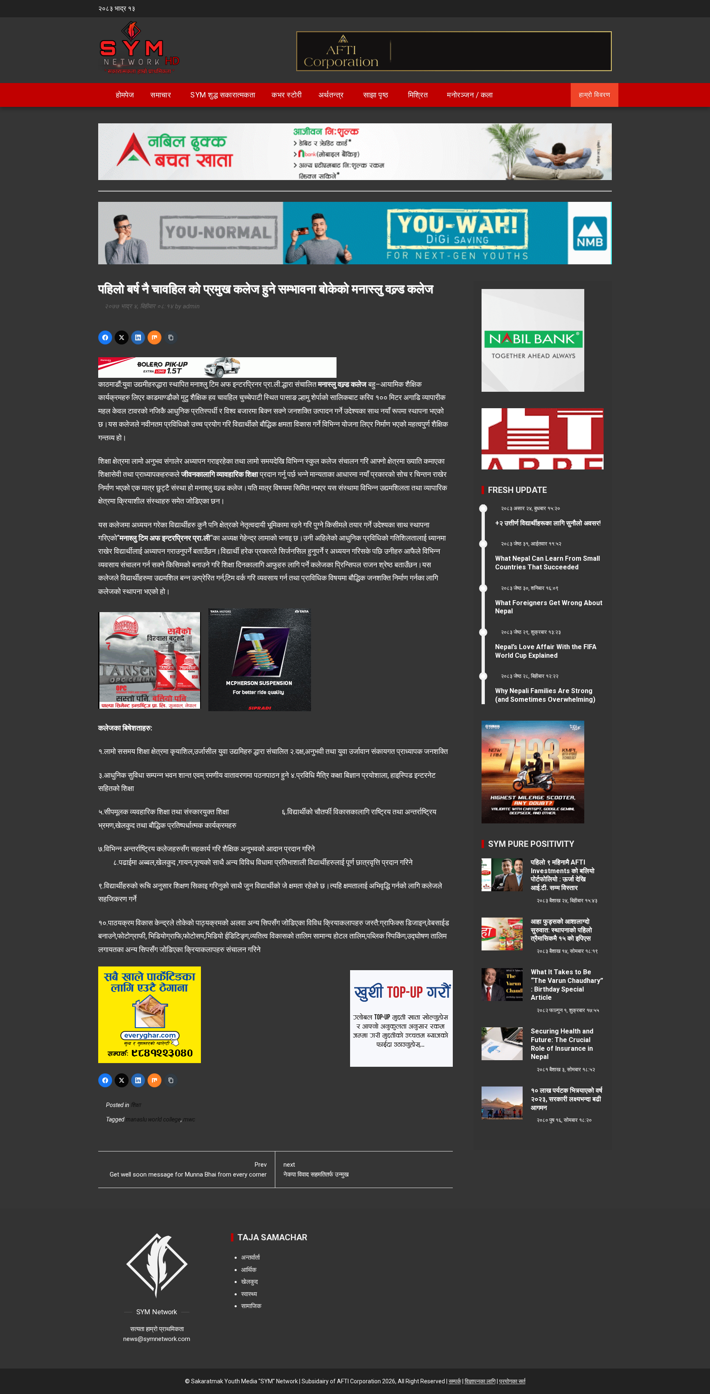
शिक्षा (136, 1105)
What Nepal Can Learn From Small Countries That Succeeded (547, 563)
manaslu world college (153, 1119)
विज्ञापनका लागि (480, 1381)
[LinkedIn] (138, 337)
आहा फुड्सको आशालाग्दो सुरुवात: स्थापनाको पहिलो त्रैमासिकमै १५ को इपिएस (561, 930)
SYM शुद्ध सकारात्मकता (222, 94)
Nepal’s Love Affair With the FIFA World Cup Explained (546, 651)
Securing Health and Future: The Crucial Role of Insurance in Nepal (562, 1044)
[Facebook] (105, 337)
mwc (189, 1119)
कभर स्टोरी (287, 94)
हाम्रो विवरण (594, 95)
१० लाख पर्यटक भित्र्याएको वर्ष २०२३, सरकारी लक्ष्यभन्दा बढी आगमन (566, 1099)
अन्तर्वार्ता (250, 1257)
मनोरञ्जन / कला (470, 94)
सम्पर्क (455, 1381)
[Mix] (154, 337)
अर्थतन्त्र (331, 94)
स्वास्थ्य (249, 1294)
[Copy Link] (171, 337)
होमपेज (124, 94)
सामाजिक (251, 1306)
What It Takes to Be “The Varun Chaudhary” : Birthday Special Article (567, 984)
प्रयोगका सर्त (512, 1381)
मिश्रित (418, 94)
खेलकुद (249, 1281)
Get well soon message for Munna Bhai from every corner (188, 1169)
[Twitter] (122, 337)
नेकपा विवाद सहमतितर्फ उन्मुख (316, 1169)
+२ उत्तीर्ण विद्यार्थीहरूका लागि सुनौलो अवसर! (548, 523)
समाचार (160, 94)
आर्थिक (248, 1270)
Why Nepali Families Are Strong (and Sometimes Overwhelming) (545, 695)
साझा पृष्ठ (376, 94)
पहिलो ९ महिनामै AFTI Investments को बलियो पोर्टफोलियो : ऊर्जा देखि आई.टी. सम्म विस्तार (563, 875)
